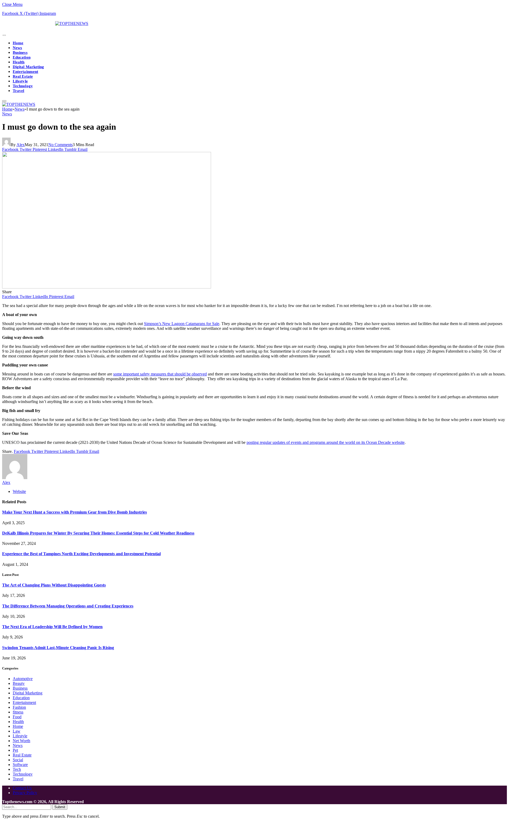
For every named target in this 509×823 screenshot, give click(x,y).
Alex (20, 144)
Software (20, 764)
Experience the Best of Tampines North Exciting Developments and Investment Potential (81, 553)
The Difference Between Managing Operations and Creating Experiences (67, 606)
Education (21, 57)
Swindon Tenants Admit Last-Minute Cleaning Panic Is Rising (58, 647)
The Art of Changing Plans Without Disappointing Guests (54, 585)
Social (18, 760)
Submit (59, 807)
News (17, 48)
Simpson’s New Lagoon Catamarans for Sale (181, 323)
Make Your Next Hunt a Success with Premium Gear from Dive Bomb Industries (74, 512)
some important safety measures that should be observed (160, 374)
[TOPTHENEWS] (45, 23)
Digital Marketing (28, 67)
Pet (15, 750)
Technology (23, 86)
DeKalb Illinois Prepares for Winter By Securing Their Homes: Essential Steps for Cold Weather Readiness (98, 533)
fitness (18, 712)
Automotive (23, 678)
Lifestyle (20, 81)
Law (16, 731)
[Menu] (4, 35)
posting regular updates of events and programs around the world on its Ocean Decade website (326, 442)
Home (18, 43)
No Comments (60, 144)
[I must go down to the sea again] (106, 287)
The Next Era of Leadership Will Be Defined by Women (52, 626)
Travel (18, 91)
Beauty (19, 683)
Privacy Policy (25, 792)
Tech (17, 769)
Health (18, 62)
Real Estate (23, 76)
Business (20, 52)
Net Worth (21, 740)
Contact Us (22, 788)
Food (17, 717)
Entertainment (25, 71)
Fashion (19, 707)
